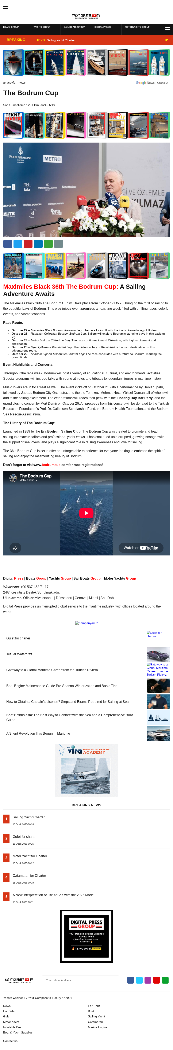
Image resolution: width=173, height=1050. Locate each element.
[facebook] (7, 244)
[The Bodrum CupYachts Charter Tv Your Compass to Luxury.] (86, 16)
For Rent (94, 1005)
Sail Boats (87, 578)
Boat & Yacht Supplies (17, 1032)
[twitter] (18, 244)
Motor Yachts (120, 578)
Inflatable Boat (12, 1027)
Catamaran (95, 1022)
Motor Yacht (11, 1022)
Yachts (60, 578)
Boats (36, 578)
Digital (13, 578)
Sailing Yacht (96, 1016)
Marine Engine (97, 1027)
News (22, 82)
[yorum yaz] (58, 244)
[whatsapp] (165, 980)
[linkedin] (28, 244)
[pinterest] (38, 244)
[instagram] (148, 980)
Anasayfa (9, 82)
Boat (91, 1011)
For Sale (9, 1011)
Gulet (6, 1016)
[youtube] (156, 980)
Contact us (10, 1041)
